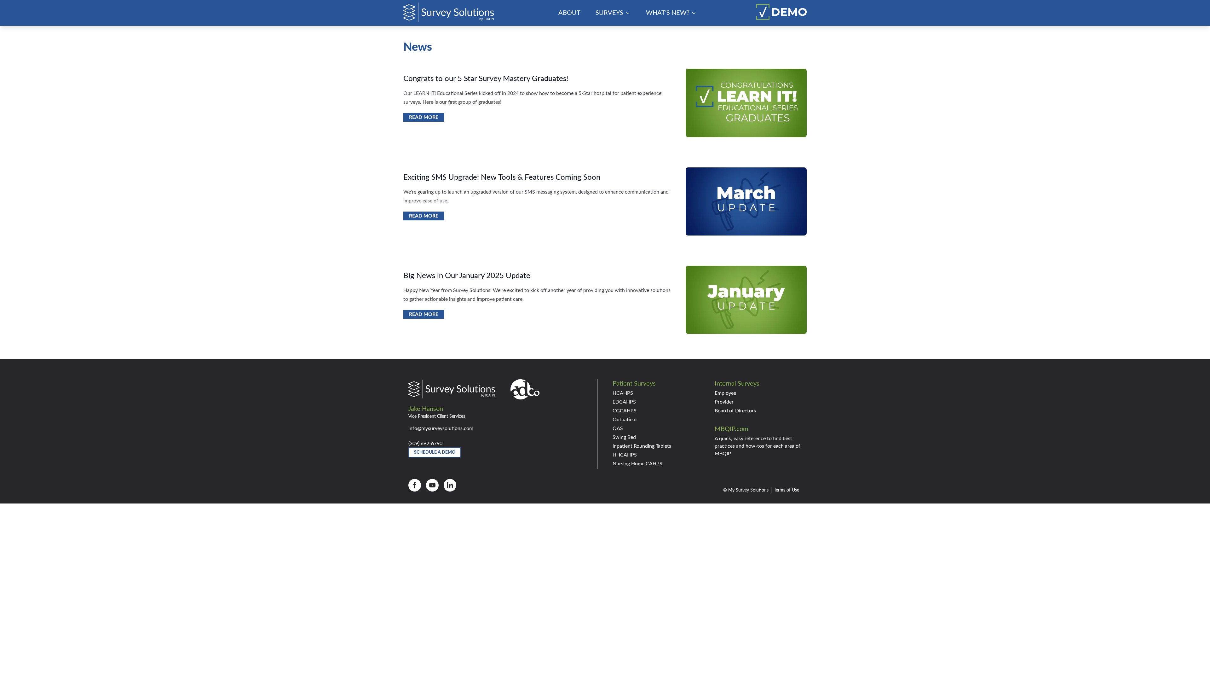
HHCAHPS (625, 454)
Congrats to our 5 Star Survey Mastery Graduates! (485, 79)
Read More (423, 117)
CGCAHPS (625, 410)
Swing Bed (624, 437)
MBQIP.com (731, 429)
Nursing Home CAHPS (637, 463)
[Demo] (781, 12)
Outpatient (625, 419)
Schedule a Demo (434, 452)
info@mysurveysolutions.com (440, 428)
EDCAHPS (624, 402)
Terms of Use (786, 490)
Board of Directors (735, 410)
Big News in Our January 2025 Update (466, 276)
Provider (724, 402)
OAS (618, 428)
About (569, 13)
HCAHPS (623, 393)
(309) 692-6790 (425, 443)
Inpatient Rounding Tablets (642, 446)
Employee (725, 393)
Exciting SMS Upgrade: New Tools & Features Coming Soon (501, 177)
